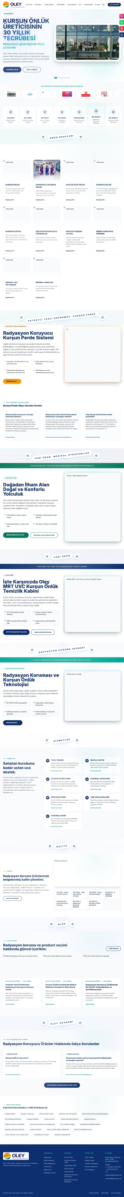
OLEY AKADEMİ (114, 4)
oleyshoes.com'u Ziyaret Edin (44, 535)
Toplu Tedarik (89, 1157)
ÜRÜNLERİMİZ (61, 4)
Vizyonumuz (48, 1166)
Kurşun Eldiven (35, 1129)
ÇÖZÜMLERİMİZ (88, 4)
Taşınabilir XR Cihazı (41, 1134)
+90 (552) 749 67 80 (114, 1167)
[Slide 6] (69, 77)
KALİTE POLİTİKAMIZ (12, 898)
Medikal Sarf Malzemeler (14, 1129)
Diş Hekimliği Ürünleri (13, 1119)
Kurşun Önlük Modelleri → (14, 1074)
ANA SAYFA (29, 4)
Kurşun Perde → (11, 437)
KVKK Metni (105, 1193)
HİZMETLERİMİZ (49, 4)
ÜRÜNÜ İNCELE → (12, 381)
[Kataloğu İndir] (121, 28)
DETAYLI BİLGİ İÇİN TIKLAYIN (16, 632)
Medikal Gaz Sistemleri (68, 1114)
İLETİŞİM (97, 4)
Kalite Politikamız (49, 1160)
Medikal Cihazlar (27, 1114)
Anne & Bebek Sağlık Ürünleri (58, 1129)
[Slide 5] (66, 77)
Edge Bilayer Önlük (46, 1114)
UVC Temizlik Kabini (67, 1124)
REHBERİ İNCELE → (12, 722)
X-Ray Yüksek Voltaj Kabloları (16, 1134)
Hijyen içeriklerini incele (42, 632)
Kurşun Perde (10, 1114)
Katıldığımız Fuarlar (50, 1173)
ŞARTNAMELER (72, 4)
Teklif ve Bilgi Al (31, 69)
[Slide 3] (61, 77)
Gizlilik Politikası (94, 1193)
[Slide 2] (59, 77)
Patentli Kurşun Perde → (93, 437)
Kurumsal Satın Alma (91, 1166)
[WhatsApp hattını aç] (121, 22)
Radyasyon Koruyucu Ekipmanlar (42, 1124)
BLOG (80, 4)
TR (103, 4)
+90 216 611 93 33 (112, 1169)
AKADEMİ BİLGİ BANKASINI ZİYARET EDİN (62, 1085)
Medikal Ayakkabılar (62, 1134)
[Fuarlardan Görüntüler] (121, 34)
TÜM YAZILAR (113, 948)
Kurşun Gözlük (90, 1119)
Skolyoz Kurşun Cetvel (83, 1129)
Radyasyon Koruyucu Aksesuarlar (95, 1114)
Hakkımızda (47, 1157)
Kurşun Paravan (33, 1119)
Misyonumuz (48, 1169)
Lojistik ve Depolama (91, 1163)
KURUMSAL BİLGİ (12, 69)
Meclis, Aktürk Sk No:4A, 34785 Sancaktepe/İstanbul (113, 1159)
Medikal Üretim (89, 1160)
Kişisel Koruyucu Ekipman (14, 1124)
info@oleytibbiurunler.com (113, 1175)
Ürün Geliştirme (89, 1169)
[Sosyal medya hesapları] (121, 16)
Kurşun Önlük (49, 1119)
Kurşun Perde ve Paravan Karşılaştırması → (59, 437)
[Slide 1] (55, 77)
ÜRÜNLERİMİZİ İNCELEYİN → (16, 535)
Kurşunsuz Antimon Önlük (90, 1124)
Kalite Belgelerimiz (50, 1163)
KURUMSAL (38, 4)
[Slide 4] (64, 77)
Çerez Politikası (116, 1193)
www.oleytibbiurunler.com (113, 1178)
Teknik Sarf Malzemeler (69, 1119)
